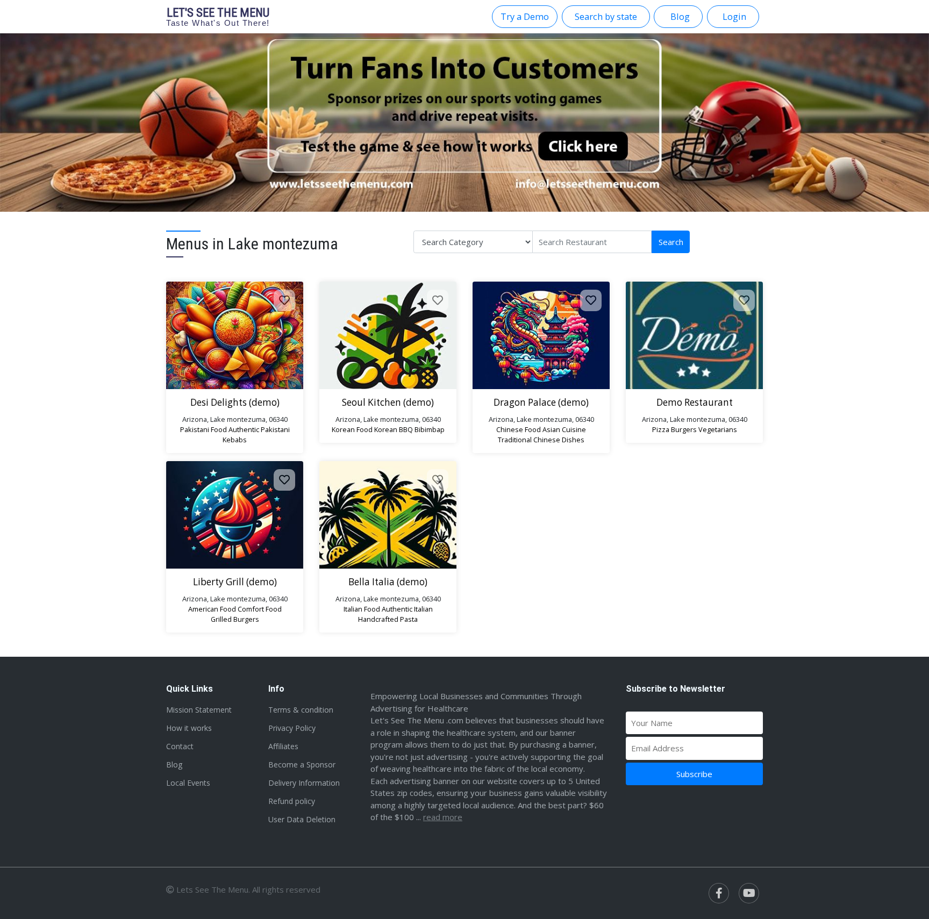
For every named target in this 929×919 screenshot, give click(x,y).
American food (212, 609)
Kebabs (235, 439)
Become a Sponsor (301, 764)
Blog (174, 764)
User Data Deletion (301, 819)
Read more (442, 817)
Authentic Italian (407, 609)
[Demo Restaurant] (694, 335)
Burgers (684, 429)
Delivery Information (304, 783)
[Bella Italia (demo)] (387, 515)
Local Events (188, 783)
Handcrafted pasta (388, 619)
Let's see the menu (218, 16)
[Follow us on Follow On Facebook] (718, 893)
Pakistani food (203, 429)
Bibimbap (430, 429)
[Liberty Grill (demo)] (234, 515)
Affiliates (283, 746)
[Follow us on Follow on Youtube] (749, 893)
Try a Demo (525, 16)
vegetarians (717, 429)
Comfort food (260, 609)
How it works (189, 728)
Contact (180, 746)
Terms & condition (300, 710)
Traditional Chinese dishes (541, 439)
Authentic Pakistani (259, 429)
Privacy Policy (292, 728)
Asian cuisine (564, 429)
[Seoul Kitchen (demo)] (387, 335)
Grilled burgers (235, 619)
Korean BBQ (393, 429)
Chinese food (518, 429)
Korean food (352, 429)
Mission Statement (199, 710)
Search (671, 241)
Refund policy (291, 801)
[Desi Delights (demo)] (234, 335)
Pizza (660, 429)
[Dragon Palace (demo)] (541, 335)
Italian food (362, 609)
